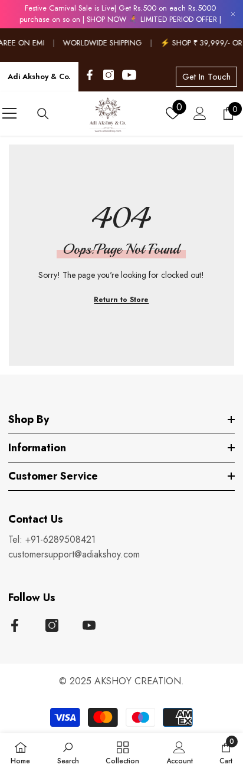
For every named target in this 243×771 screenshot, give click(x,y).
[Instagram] (108, 75)
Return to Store (121, 299)
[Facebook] (90, 75)
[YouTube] (129, 75)
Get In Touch (206, 76)
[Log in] (199, 113)
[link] (68, 752)
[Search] (43, 114)
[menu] (9, 113)
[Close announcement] (233, 14)
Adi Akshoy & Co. (39, 76)
